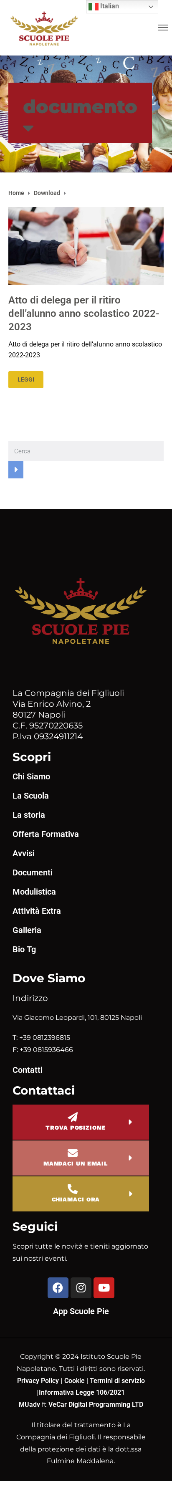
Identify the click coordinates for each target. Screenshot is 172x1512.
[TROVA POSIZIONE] (73, 1117)
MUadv (30, 1404)
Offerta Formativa (46, 834)
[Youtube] (104, 1287)
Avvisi (24, 853)
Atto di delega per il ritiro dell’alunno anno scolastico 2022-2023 (83, 313)
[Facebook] (58, 1287)
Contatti (28, 1070)
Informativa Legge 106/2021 (82, 1392)
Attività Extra (37, 911)
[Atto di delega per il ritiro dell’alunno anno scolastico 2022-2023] (86, 246)
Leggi (26, 379)
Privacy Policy (39, 1381)
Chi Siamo (31, 776)
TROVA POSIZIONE (76, 1127)
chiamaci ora (76, 1199)
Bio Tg (24, 949)
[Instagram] (81, 1287)
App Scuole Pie (81, 1311)
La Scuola (31, 796)
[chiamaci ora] (73, 1189)
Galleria (27, 930)
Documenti (33, 872)
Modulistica (34, 892)
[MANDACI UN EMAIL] (73, 1153)
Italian (109, 6)
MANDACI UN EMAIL (75, 1163)
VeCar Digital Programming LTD (95, 1404)
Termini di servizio (117, 1381)
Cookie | (77, 1381)
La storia (29, 815)
